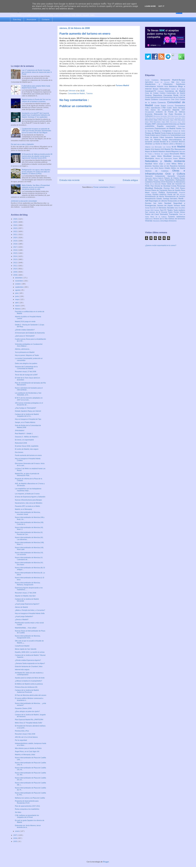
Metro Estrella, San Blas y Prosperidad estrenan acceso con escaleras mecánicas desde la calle (36, 187)
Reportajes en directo (158, 201)
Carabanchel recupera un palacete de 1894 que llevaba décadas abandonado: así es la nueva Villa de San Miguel (36, 131)
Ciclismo (155, 99)
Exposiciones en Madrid (165, 128)
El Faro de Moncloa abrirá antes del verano (30, 695)
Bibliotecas (173, 86)
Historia (158, 139)
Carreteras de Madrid (175, 91)
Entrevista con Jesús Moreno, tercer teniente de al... (28, 826)
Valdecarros (149, 219)
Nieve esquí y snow (162, 164)
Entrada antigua (130, 180)
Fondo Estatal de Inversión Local (173, 133)
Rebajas (182, 194)
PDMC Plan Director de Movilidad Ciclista (161, 186)
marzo (17, 306)
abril (17, 303)
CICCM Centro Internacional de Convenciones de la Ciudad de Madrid (165, 97)
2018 (15, 244)
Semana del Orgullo (165, 205)
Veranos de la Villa (160, 219)
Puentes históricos (160, 194)
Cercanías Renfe (171, 95)
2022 (15, 231)
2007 (15, 835)
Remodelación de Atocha (155, 196)
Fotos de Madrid (152, 137)
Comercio (162, 102)
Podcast (155, 192)
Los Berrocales (157, 147)
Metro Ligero (151, 156)
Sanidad (168, 203)
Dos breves (19, 452)
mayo (17, 299)
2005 (15, 841)
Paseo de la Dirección (153, 184)
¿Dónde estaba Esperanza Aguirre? (28, 660)
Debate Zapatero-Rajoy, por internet (28, 411)
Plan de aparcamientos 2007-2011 (27, 806)
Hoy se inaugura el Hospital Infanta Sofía (30, 613)
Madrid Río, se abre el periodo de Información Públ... (27, 474)
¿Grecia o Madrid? (21, 619)
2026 (15, 219)
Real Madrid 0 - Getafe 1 (24, 433)
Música (182, 158)
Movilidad (168, 156)
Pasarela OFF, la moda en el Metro (27, 506)
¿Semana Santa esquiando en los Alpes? (30, 663)
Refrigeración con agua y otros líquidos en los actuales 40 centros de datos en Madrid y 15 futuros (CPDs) (36, 172)
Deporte (177, 110)
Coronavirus (180, 105)
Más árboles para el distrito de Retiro (28, 748)
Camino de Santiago (178, 89)
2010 (15, 269)
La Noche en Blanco (161, 144)
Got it (161, 6)
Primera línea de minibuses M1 (26, 687)
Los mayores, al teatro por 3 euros (27, 494)
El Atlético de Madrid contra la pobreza (29, 684)
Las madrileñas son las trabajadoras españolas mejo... (28, 489)
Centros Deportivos (154, 95)
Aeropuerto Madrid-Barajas (173, 80)
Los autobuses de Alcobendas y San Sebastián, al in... (28, 394)
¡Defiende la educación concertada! (24, 201)
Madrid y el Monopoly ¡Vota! (25, 755)
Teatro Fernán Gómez (176, 212)
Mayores (175, 151)
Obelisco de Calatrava (158, 171)
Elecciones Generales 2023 (176, 118)
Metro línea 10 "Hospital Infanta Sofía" (28, 723)
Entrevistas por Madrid (177, 124)
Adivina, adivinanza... (22, 349)
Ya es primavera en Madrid (24, 352)
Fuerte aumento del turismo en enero (28, 455)
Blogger (106, 862)
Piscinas (167, 188)
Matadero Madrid (164, 151)
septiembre (19, 287)
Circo (177, 99)
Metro (182, 154)
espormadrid (172, 126)
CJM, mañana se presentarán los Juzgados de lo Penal (27, 816)
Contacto (45, 19)
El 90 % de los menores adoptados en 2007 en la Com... (29, 399)
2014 (15, 256)
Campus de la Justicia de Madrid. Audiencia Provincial (27, 691)
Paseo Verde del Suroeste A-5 (173, 184)
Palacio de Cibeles (172, 178)
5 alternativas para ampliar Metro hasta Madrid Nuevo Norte (36, 87)
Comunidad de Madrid (76, 93)
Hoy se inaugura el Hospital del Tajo (28, 419)
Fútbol (162, 137)
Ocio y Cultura (175, 173)
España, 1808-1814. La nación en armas (30, 652)
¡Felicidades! (19, 430)
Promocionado (173, 192)
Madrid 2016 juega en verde (25, 321)
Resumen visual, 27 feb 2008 (25, 372)
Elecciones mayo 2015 (170, 120)
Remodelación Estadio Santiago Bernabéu (161, 199)
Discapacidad (150, 112)
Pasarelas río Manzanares (175, 182)
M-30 (174, 147)
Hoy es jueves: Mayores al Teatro (27, 355)
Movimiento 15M (179, 156)
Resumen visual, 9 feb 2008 (25, 734)
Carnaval (161, 91)
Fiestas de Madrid (153, 133)
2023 (15, 228)
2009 (15, 272)
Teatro (170, 210)
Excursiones (150, 128)
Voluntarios (156, 221)
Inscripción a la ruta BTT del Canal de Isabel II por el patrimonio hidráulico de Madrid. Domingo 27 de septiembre (36, 115)
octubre (18, 284)
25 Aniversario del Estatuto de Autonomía (30, 333)
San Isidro (158, 203)
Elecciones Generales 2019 (158, 118)
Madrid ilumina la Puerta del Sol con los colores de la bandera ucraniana (36, 100)
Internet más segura (22, 670)
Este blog (17, 19)
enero (17, 831)
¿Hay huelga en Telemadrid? (25, 408)
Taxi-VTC (163, 210)
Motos (160, 156)
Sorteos (157, 210)
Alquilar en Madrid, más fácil (25, 596)
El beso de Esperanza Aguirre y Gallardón (30, 497)
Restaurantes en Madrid (176, 201)
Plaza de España (174, 190)
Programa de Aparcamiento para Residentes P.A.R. (27, 802)
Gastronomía (179, 137)
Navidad (149, 164)
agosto (18, 290)
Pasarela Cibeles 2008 (23, 708)
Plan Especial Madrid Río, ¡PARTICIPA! (29, 720)
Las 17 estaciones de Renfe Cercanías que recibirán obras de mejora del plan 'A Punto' (37, 72)
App (173, 82)
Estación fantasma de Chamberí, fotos (28, 666)
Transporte (174, 214)
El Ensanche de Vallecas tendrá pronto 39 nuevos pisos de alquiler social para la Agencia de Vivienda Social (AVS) (37, 156)
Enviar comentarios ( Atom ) (104, 187)
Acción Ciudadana (153, 80)
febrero (18, 309)
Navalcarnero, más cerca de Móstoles (28, 503)
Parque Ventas (159, 180)
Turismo (89, 93)
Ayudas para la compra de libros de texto (30, 678)
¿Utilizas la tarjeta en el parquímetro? (28, 681)
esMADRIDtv (151, 126)
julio (17, 293)
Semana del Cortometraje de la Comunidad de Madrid (26, 367)
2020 (15, 238)
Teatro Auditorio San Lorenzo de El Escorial (165, 211)
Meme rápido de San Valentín (25, 649)
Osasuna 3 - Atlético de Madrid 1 (26, 437)
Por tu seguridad (21, 740)
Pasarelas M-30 (159, 182)
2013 (15, 259)
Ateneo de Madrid (21, 607)
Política (163, 192)
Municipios (150, 158)
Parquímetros (170, 180)
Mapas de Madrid (151, 151)
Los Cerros (167, 147)
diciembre (19, 278)
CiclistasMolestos (165, 99)
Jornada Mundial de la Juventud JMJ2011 (169, 142)
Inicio (101, 180)
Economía (149, 114)
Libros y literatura (176, 144)
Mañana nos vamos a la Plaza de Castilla (30, 798)
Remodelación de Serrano (175, 196)
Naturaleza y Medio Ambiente (165, 161)
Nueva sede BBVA (152, 168)
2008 (15, 275)
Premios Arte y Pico (22, 731)
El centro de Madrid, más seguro (26, 449)
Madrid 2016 (150, 149)
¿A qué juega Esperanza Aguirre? (27, 604)
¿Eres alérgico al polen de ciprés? (27, 711)
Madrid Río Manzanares (175, 149)
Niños (175, 164)
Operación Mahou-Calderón (154, 178)
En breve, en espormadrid (24, 440)
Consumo (171, 105)
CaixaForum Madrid (22, 646)
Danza (154, 110)
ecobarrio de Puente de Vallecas (170, 112)
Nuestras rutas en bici (161, 166)
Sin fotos (18, 812)
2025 (15, 222)
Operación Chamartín (176, 176)
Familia (179, 128)
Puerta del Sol (173, 194)
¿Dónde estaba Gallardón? (25, 330)
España (161, 126)
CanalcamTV (151, 91)
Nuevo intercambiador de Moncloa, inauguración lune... (27, 637)
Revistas (149, 203)
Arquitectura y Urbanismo (160, 84)
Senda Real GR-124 (152, 208)
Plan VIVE (175, 188)
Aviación (160, 86)
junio (17, 296)
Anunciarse (31, 19)
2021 (15, 234)
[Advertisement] (31, 43)
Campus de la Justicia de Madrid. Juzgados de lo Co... (27, 415)
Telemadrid (164, 214)
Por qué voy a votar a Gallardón (22, 144)
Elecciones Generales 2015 (162, 116)
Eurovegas (181, 126)
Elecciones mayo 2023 (177, 122)
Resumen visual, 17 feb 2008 (25, 593)
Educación (159, 114)
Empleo (148, 124)
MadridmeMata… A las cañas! (25, 628)
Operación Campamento (156, 176)
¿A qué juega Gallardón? (24, 616)
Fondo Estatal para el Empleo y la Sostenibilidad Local (165, 135)
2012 (15, 263)
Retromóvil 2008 (21, 443)
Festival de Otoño (179, 131)
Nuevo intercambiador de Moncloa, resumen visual (27, 513)
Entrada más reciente (69, 180)
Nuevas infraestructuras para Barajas (28, 500)
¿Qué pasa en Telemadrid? (25, 336)
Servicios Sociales (167, 208)
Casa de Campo (152, 93)
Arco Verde (180, 82)
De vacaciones (165, 110)
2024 (15, 225)
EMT (154, 124)
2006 (15, 838)
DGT (183, 110)
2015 (15, 253)
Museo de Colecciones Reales (167, 158)
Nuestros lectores (177, 166)
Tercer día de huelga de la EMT (26, 375)
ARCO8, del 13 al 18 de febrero (26, 737)
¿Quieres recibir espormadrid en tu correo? (160, 245)
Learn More (150, 6)
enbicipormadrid (163, 124)
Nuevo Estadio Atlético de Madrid (172, 168)
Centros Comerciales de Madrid (172, 93)
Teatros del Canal (152, 214)
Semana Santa (179, 205)
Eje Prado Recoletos (174, 114)
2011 (15, 266)
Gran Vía (149, 140)
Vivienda (149, 221)
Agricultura (150, 82)
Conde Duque (161, 106)
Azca (166, 86)
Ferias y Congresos (163, 131)
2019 (15, 241)
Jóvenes (149, 144)
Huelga (165, 140)
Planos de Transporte (159, 190)
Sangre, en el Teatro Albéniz (25, 422)
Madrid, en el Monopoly (23, 509)
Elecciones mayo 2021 (162, 122)
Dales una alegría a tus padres (26, 363)
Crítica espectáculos (153, 108)
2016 (15, 250)
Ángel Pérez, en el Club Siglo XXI (27, 751)
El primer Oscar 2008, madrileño (26, 446)
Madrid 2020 (160, 149)
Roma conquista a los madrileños (27, 809)
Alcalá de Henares (163, 82)
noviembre (19, 281)
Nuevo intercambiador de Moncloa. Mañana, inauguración (27, 583)
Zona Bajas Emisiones (168, 221)
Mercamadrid (175, 154)
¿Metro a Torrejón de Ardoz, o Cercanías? (30, 610)
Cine (173, 99)
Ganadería (169, 137)
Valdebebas (180, 217)
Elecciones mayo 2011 (153, 120)
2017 (15, 247)
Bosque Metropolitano (162, 89)
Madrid (181, 146)
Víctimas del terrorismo (176, 219)
